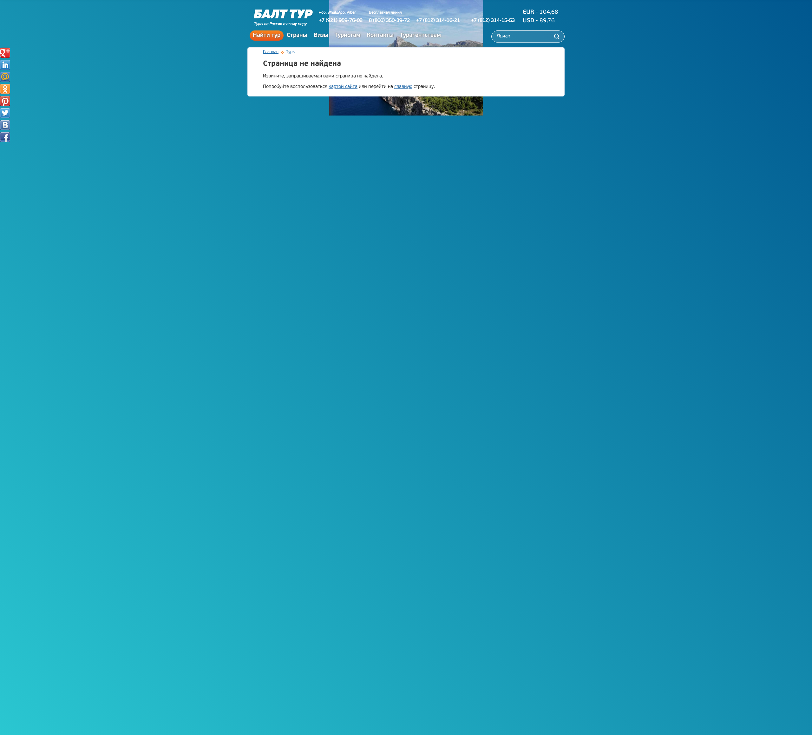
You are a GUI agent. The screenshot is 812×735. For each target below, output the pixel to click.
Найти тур (266, 35)
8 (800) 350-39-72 (389, 20)
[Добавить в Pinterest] (5, 101)
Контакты (380, 35)
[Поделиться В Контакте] (5, 125)
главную (403, 86)
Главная (270, 52)
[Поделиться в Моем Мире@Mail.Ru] (5, 77)
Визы (321, 35)
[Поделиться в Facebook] (5, 137)
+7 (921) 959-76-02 (341, 20)
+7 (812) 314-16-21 (438, 20)
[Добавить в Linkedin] (5, 65)
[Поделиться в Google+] (5, 53)
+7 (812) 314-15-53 (493, 20)
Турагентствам (420, 35)
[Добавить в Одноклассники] (5, 89)
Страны (297, 35)
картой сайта (343, 86)
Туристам (347, 35)
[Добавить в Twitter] (5, 113)
